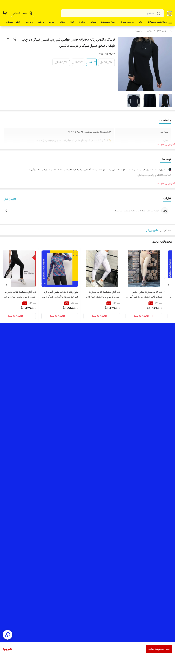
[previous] (168, 285)
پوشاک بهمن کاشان (164, 30)
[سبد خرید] (5, 13)
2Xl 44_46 (61, 62)
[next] (7, 285)
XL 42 (78, 62)
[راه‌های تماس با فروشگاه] (7, 635)
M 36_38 (106, 62)
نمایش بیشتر (168, 144)
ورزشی (149, 30)
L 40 (91, 62)
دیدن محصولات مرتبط (159, 649)
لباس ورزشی (137, 30)
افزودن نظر (10, 199)
